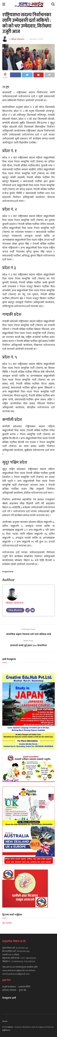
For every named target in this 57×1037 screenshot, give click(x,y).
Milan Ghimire (17, 39)
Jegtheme (6, 1030)
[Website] (27, 610)
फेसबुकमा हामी (9, 998)
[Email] (32, 610)
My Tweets (7, 923)
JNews (10, 1026)
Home (4, 1021)
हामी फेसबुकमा (9, 659)
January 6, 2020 (36, 39)
